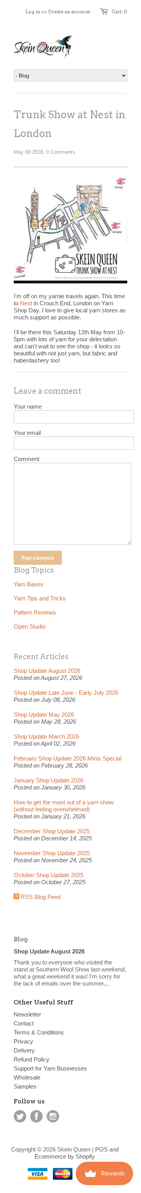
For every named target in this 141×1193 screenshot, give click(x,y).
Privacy (23, 1041)
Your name (28, 406)
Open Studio (29, 626)
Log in (32, 11)
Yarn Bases (28, 584)
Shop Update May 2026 (44, 714)
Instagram (53, 1116)
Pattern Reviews (35, 612)
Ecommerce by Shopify (64, 1156)
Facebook (36, 1116)
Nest (26, 303)
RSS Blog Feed (39, 897)
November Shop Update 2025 (52, 853)
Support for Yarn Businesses (50, 1068)
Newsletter (27, 1014)
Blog (21, 939)
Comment (26, 459)
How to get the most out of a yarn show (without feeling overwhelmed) (64, 806)
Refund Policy (31, 1059)
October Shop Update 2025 (48, 875)
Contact (24, 1023)
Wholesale (27, 1077)
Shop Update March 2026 (46, 736)
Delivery (24, 1050)
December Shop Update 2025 (52, 831)
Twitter (20, 1116)
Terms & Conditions (39, 1032)
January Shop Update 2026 (48, 780)
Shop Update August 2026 (47, 670)
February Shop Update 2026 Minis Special (67, 758)
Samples (25, 1086)
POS (101, 1149)
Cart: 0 (119, 11)
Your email (27, 432)
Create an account (69, 11)
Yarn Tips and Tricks (40, 598)
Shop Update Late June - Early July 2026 (66, 692)
